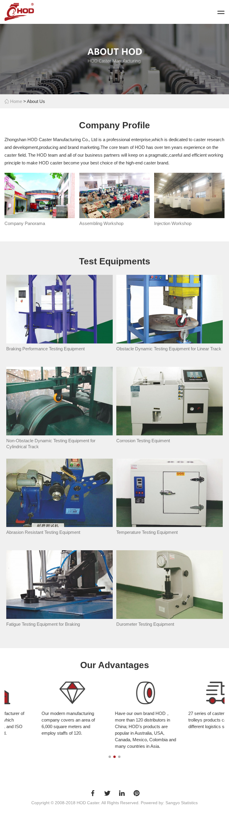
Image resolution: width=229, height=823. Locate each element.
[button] (110, 757)
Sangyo (172, 802)
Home (15, 101)
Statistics (189, 802)
